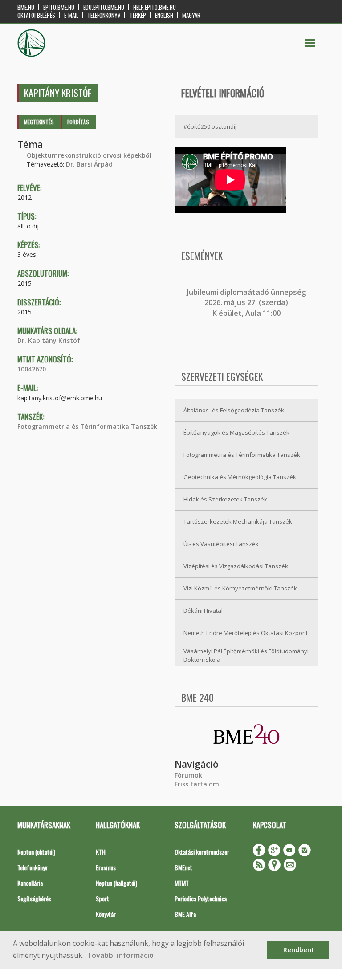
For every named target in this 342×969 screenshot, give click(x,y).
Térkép (138, 15)
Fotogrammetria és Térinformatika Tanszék (87, 426)
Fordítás (78, 122)
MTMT (182, 883)
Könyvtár (106, 914)
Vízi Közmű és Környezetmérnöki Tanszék (240, 588)
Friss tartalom (197, 784)
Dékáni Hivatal (203, 611)
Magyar (191, 15)
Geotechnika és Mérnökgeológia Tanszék (239, 477)
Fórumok (188, 775)
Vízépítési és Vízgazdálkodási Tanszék (235, 566)
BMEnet (183, 867)
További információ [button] (120, 955)
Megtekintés (39, 122)
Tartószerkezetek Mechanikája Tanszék (237, 521)
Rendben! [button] (298, 949)
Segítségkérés (34, 898)
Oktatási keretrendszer (202, 851)
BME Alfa (185, 914)
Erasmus (106, 867)
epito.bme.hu (58, 7)
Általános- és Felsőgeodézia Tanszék (233, 410)
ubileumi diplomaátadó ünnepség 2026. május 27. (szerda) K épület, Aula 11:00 (247, 302)
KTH (101, 851)
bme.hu (25, 7)
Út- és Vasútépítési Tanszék (221, 544)
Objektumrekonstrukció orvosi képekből (89, 155)
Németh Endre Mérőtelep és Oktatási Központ (245, 633)
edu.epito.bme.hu (103, 7)
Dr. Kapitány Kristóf (48, 340)
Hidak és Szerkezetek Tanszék (225, 499)
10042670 (31, 369)
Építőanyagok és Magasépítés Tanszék (236, 432)
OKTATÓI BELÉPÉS (36, 15)
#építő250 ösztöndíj (209, 126)
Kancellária (30, 883)
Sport (102, 898)
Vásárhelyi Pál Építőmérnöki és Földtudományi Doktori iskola (246, 655)
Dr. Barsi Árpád (89, 164)
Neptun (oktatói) (36, 851)
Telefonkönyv (104, 15)
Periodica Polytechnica (201, 898)
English (164, 15)
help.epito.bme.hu (154, 7)
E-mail (71, 15)
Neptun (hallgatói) (116, 883)
